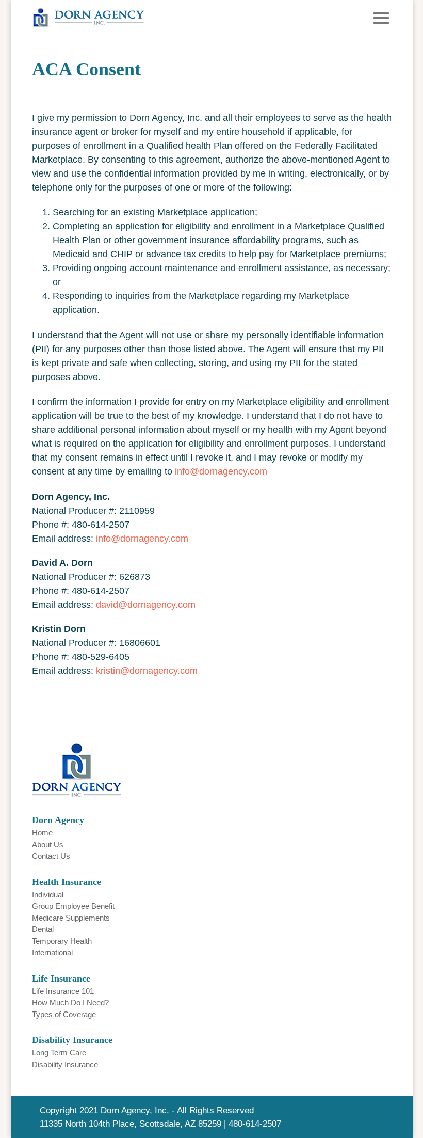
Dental (43, 929)
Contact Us (51, 855)
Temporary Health (62, 941)
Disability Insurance (65, 1064)
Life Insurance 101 (63, 991)
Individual (47, 894)
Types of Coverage (64, 1014)
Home (42, 832)
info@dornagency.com (221, 471)
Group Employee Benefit (73, 906)
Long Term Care (59, 1052)
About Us (47, 844)
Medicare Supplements (71, 917)
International (52, 952)
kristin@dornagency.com (147, 671)
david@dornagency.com (146, 604)
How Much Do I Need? (70, 1002)
